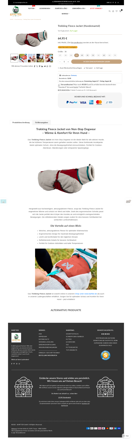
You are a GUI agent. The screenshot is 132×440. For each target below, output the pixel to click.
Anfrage (99, 68)
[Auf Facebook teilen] (34, 66)
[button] (120, 11)
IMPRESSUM (43, 336)
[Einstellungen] (113, 11)
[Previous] (12, 38)
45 (87, 55)
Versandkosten (21, 432)
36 (76, 55)
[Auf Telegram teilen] (45, 66)
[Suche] (109, 11)
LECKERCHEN (45, 8)
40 (82, 55)
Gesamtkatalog (18, 19)
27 (60, 55)
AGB (40, 334)
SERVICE (65, 14)
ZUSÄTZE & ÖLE (61, 8)
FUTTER (31, 7)
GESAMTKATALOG (72, 334)
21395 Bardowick (64, 397)
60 (104, 55)
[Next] (50, 38)
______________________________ (48, 350)
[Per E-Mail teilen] (50, 66)
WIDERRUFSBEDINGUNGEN (48, 347)
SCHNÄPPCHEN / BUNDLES (75, 336)
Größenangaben (41, 122)
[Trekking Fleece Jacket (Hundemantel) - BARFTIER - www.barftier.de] (14, 58)
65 (109, 55)
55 (98, 55)
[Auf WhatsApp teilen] (47, 66)
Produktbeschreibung (21, 122)
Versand (89, 68)
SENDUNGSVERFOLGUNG (47, 344)
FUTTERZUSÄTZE (72, 347)
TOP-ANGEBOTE (71, 350)
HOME (11, 19)
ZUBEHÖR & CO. (78, 8)
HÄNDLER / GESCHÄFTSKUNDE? (49, 353)
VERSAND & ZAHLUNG (46, 342)
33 (71, 55)
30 (65, 55)
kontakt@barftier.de (21, 2)
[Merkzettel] (116, 11)
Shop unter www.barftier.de (86, 294)
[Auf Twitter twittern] (37, 66)
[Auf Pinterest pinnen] (39, 66)
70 (115, 55)
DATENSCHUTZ (44, 339)
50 (93, 55)
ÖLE (67, 344)
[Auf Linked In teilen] (42, 66)
